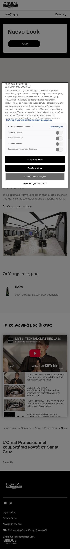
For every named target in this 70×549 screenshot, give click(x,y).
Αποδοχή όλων (35, 168)
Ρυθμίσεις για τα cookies (35, 184)
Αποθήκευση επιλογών (35, 177)
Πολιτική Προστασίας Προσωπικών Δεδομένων (29, 120)
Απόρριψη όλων (34, 159)
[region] (35, 135)
